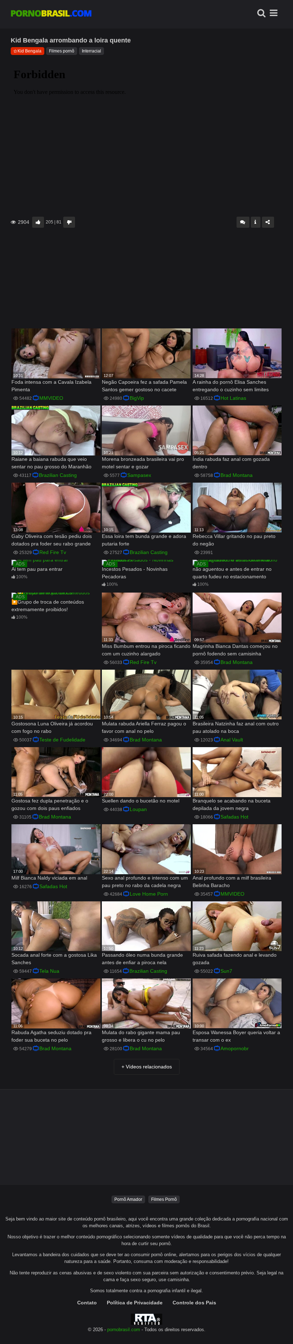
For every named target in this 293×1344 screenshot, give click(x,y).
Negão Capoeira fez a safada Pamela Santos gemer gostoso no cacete (144, 385)
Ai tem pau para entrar (37, 569)
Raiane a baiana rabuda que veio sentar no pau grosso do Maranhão (51, 462)
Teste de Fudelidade (62, 740)
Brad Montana (236, 475)
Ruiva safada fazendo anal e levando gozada (235, 958)
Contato (87, 1302)
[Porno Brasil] (51, 14)
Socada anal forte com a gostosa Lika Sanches (54, 958)
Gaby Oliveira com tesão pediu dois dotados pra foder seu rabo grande (51, 540)
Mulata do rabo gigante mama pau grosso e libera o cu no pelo (141, 1036)
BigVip (137, 398)
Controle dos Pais (194, 1302)
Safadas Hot (234, 817)
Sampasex (139, 475)
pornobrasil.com (123, 1329)
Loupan (138, 809)
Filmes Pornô (164, 1199)
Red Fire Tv (52, 552)
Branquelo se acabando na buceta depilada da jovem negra (231, 804)
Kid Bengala (29, 51)
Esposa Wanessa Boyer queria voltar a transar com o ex (236, 1036)
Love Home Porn (149, 894)
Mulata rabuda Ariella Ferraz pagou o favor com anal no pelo (144, 727)
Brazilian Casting (58, 475)
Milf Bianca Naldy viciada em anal (49, 878)
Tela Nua (49, 971)
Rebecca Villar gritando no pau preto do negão (234, 540)
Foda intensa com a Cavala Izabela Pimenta (51, 385)
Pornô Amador (128, 1199)
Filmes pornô (61, 51)
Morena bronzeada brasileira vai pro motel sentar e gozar (143, 462)
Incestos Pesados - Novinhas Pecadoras (135, 572)
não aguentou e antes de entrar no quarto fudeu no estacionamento (232, 572)
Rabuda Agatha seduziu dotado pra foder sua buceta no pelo (51, 1036)
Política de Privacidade (135, 1302)
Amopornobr (234, 1048)
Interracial (91, 51)
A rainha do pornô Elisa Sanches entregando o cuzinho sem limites (231, 385)
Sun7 (226, 971)
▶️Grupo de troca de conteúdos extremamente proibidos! (47, 605)
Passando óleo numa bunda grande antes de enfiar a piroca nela (142, 958)
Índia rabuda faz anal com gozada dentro (231, 462)
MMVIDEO (51, 398)
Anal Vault (231, 740)
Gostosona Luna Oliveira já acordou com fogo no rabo (52, 727)
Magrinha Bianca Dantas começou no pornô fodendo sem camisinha (235, 649)
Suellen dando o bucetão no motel (140, 801)
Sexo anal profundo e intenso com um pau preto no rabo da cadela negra (145, 881)
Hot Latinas (233, 398)
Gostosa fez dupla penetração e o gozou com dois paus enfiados (49, 804)
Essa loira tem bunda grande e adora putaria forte (144, 540)
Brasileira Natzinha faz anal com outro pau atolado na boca (236, 727)
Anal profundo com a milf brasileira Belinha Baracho (232, 881)
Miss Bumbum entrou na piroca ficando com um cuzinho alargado (146, 649)
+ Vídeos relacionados (146, 1066)
